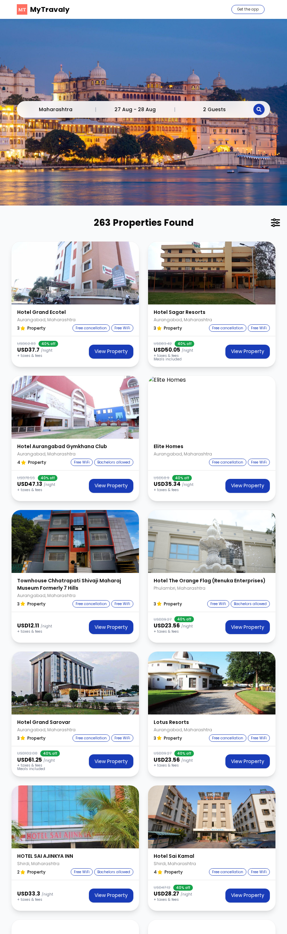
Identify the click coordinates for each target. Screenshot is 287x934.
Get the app (248, 9)
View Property (111, 351)
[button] (75, 273)
